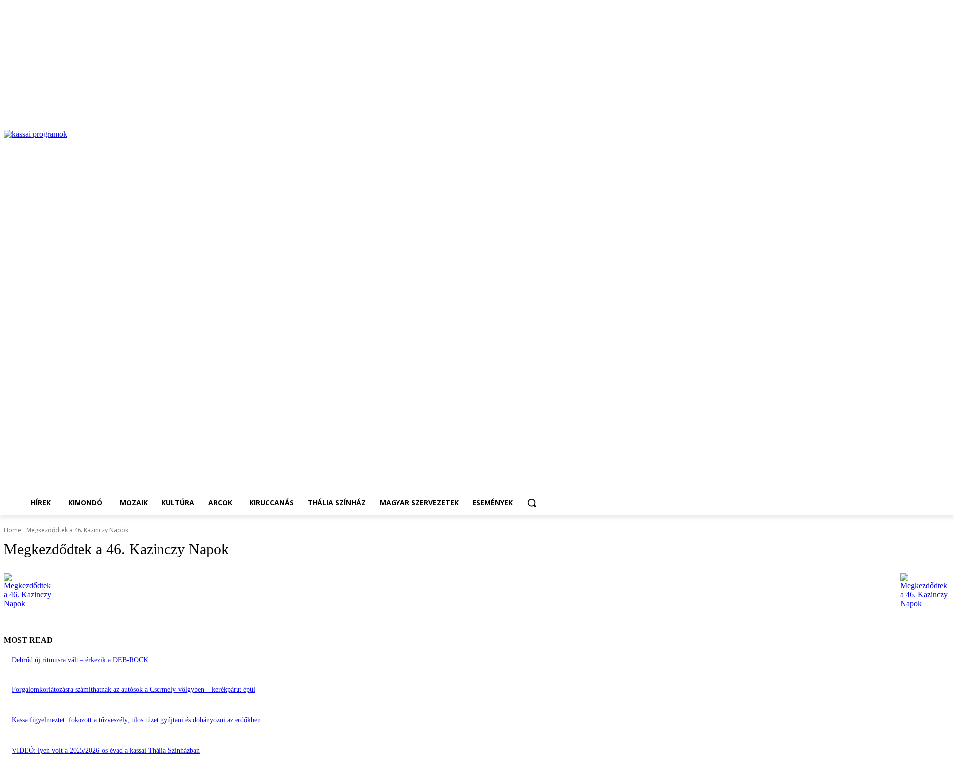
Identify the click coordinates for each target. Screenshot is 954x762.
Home (12, 530)
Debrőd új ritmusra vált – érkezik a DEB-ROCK (80, 660)
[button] (532, 503)
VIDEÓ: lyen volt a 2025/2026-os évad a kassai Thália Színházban (106, 750)
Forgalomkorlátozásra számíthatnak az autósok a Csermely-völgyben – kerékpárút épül (133, 689)
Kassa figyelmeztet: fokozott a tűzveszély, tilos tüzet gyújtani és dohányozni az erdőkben (136, 720)
